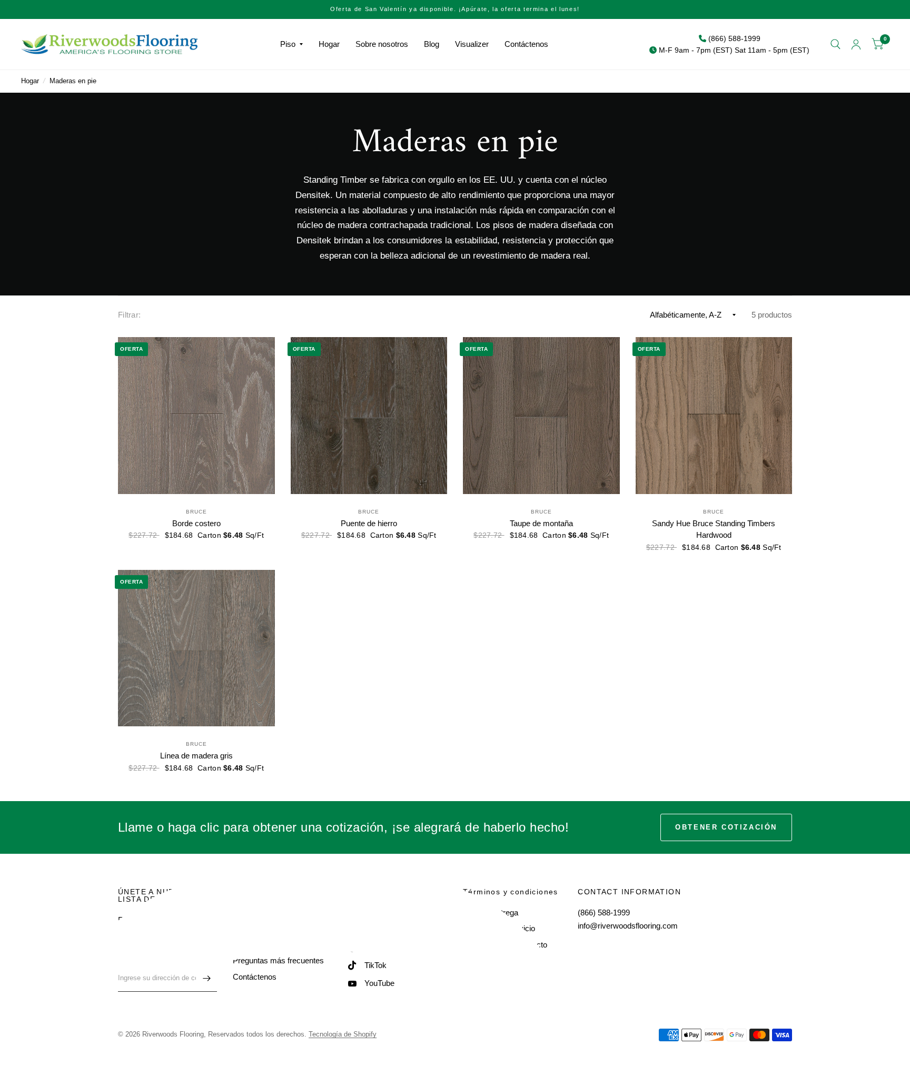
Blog (431, 44)
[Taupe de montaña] (541, 415)
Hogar (329, 44)
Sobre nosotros (381, 44)
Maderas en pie (73, 81)
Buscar (245, 912)
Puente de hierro (369, 523)
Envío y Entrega (490, 912)
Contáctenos (526, 44)
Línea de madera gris (196, 755)
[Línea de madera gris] (196, 648)
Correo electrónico (147, 958)
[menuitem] (291, 44)
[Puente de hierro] (369, 415)
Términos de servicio (499, 928)
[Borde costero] (196, 415)
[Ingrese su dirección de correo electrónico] (206, 978)
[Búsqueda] (835, 44)
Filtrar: (129, 314)
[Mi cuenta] (856, 44)
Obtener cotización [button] (726, 827)
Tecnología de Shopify (343, 1034)
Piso (287, 44)
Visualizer (472, 44)
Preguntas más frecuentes (278, 960)
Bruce (196, 512)
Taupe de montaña (541, 523)
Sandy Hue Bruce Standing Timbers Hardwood (713, 529)
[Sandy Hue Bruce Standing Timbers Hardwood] (714, 415)
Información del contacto (505, 944)
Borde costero (196, 523)
